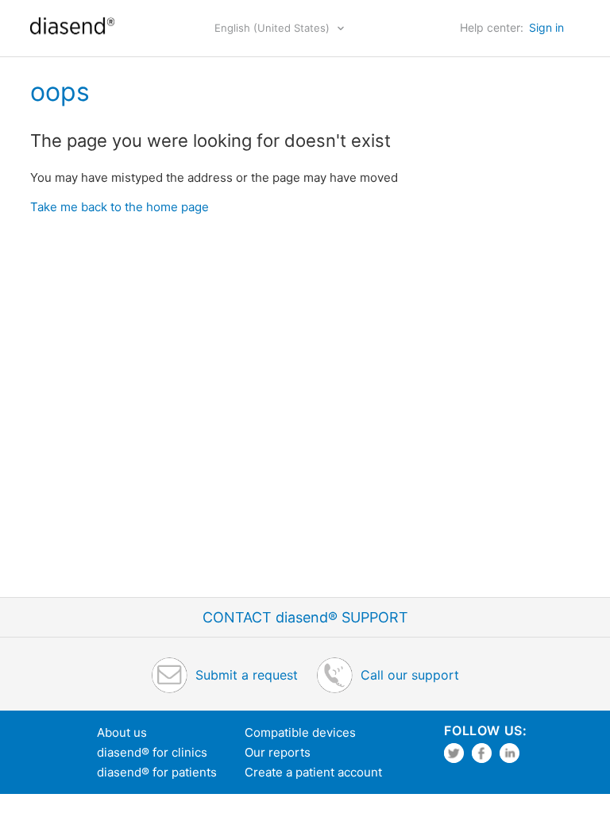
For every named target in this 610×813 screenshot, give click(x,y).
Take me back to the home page (119, 206)
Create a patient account (313, 772)
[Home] (72, 36)
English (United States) (273, 27)
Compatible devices (300, 732)
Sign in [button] (546, 27)
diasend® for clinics (152, 752)
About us (122, 732)
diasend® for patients (157, 772)
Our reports (278, 752)
